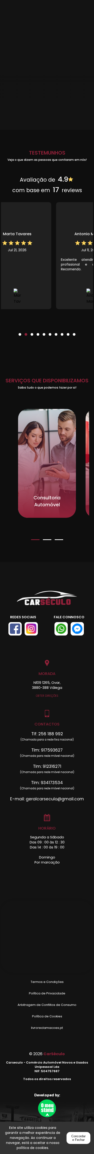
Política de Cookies (47, 1016)
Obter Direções (47, 696)
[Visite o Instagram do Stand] (31, 629)
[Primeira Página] (47, 600)
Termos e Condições (47, 982)
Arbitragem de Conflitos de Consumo (47, 1005)
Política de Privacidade (47, 993)
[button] (20, 331)
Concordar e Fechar (78, 1138)
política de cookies (32, 1147)
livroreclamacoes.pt (47, 1028)
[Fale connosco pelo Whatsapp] (61, 629)
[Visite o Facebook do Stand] (15, 629)
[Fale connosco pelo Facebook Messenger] (77, 629)
